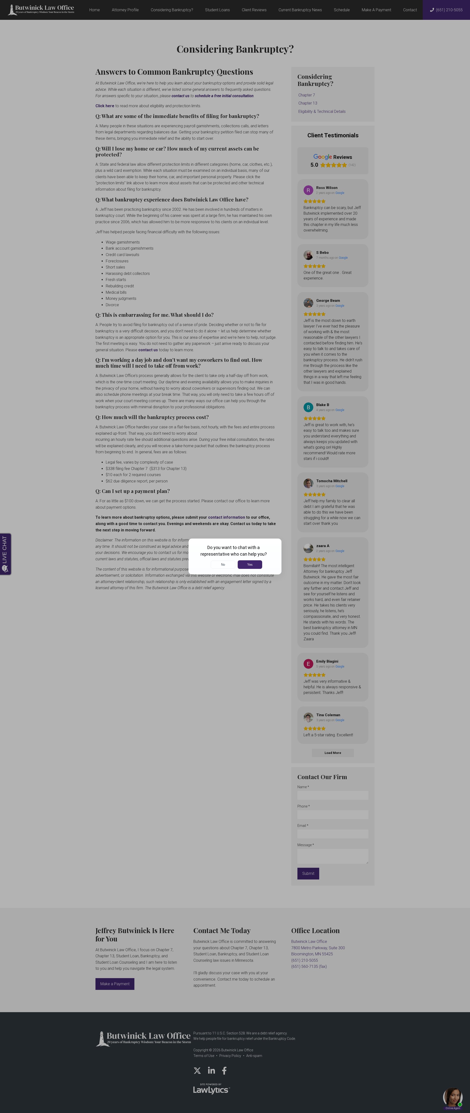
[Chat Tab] (235, 556)
